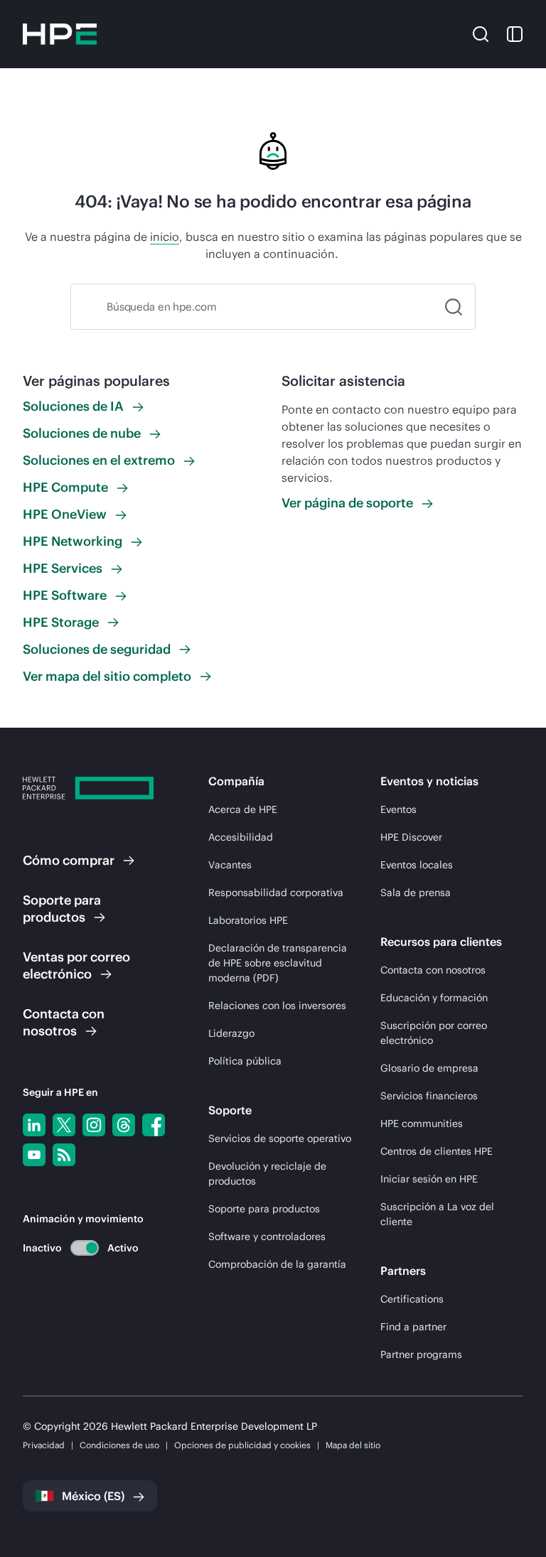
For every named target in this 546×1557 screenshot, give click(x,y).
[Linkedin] (34, 1125)
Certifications (412, 1299)
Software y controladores (267, 1236)
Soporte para (62, 908)
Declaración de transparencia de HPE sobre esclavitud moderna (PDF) (277, 963)
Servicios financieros (429, 1095)
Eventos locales (416, 864)
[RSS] (64, 1154)
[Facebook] (153, 1125)
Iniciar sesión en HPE (429, 1179)
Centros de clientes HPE (436, 1151)
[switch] (76, 1247)
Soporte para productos (264, 1208)
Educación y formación (434, 997)
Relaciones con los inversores (277, 1005)
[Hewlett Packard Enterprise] (60, 34)
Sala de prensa (415, 892)
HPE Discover (411, 837)
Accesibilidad (240, 837)
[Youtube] (34, 1154)
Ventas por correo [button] (76, 965)
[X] (64, 1125)
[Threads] (123, 1125)
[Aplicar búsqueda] (453, 307)
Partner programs (421, 1354)
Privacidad (44, 1445)
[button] (481, 33)
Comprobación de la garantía (277, 1264)
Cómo (68, 860)
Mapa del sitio (353, 1445)
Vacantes (230, 864)
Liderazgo (231, 1033)
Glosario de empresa (429, 1068)
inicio (164, 237)
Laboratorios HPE (248, 920)
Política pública (245, 1061)
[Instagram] (93, 1125)
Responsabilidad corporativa (275, 892)
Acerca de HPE (242, 809)
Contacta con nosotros (433, 970)
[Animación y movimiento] (84, 1248)
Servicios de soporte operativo (279, 1138)
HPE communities (421, 1123)
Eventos (398, 809)
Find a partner (413, 1326)
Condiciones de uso (119, 1445)
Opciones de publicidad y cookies (242, 1445)
